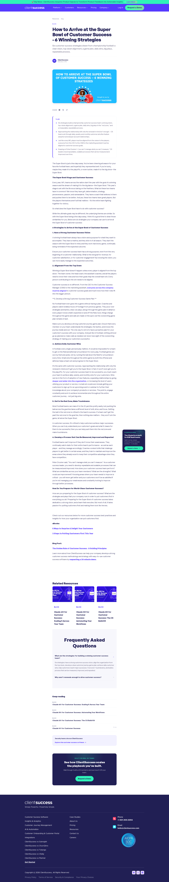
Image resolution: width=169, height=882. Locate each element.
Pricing (93, 8)
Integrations (30, 838)
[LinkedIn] (142, 872)
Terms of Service (46, 877)
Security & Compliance (64, 877)
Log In (120, 8)
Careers (73, 838)
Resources (81, 8)
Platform (56, 8)
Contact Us (74, 833)
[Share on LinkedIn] (59, 110)
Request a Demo (134, 8)
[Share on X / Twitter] (63, 110)
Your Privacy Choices (85, 877)
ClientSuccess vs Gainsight (36, 842)
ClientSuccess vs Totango (35, 850)
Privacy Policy (30, 877)
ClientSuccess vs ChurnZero (36, 846)
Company (103, 8)
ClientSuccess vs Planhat (35, 858)
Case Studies (75, 817)
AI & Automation (32, 829)
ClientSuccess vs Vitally (34, 854)
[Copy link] (67, 110)
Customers (69, 8)
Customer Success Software (36, 817)
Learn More (130, 2)
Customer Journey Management (38, 825)
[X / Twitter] (138, 872)
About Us (73, 821)
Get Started (30, 862)
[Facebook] (134, 872)
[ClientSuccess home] (34, 8)
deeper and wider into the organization (69, 381)
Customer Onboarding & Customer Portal (42, 833)
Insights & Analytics (33, 821)
